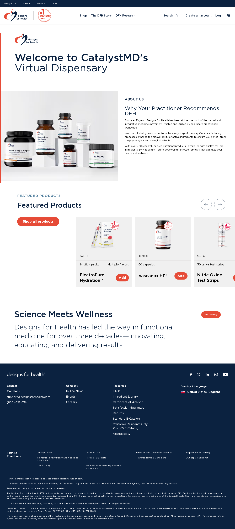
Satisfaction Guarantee (128, 407)
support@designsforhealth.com (28, 397)
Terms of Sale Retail (97, 458)
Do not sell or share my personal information (103, 467)
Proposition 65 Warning (197, 453)
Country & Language (194, 386)
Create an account (198, 15)
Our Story (211, 314)
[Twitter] (198, 374)
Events (71, 396)
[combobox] (203, 392)
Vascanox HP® (152, 276)
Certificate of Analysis (128, 402)
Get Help (13, 391)
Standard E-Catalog (126, 418)
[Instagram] (216, 374)
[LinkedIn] (207, 374)
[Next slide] (219, 204)
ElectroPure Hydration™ (92, 278)
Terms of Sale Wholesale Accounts (154, 453)
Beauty (41, 3)
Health (26, 3)
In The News (74, 391)
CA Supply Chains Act (196, 458)
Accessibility (121, 433)
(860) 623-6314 (17, 402)
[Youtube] (225, 374)
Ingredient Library (125, 396)
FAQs (116, 391)
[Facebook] (191, 374)
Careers (71, 402)
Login (219, 15)
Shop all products (38, 221)
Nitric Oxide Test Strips (209, 278)
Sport (55, 3)
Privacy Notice (44, 453)
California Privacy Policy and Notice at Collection (57, 459)
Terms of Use (93, 453)
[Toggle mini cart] (229, 15)
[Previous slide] (206, 204)
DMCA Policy (43, 466)
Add (122, 278)
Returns (118, 413)
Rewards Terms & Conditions (151, 458)
